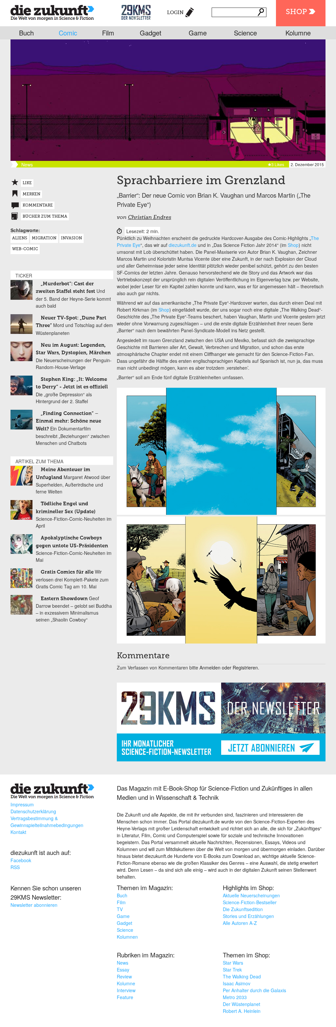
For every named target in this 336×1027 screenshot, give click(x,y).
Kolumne (298, 32)
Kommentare (38, 206)
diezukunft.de (183, 245)
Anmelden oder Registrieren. (229, 667)
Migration (44, 238)
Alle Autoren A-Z (240, 923)
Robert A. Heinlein (242, 1011)
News (122, 962)
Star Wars (233, 962)
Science (245, 32)
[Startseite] (52, 11)
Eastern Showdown (64, 598)
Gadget (150, 32)
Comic (68, 32)
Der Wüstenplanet (241, 1004)
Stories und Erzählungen (248, 916)
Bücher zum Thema (45, 217)
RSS (15, 867)
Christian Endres (149, 217)
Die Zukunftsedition (243, 909)
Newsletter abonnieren (33, 905)
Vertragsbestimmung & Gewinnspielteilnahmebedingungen (46, 821)
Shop (296, 12)
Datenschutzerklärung (33, 811)
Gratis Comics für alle (67, 572)
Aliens (19, 238)
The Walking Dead (242, 976)
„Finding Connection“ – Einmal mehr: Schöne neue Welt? (68, 421)
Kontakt (18, 832)
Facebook (20, 860)
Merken (31, 194)
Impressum (22, 804)
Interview (126, 990)
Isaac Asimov (236, 983)
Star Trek (232, 969)
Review (124, 976)
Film (108, 32)
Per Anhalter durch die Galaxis (254, 990)
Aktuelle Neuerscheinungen (251, 895)
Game (198, 32)
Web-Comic (25, 249)
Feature (125, 997)
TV (120, 909)
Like (27, 183)
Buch (26, 32)
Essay (123, 969)
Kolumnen (127, 936)
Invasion (71, 238)
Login (175, 12)
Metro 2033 (235, 997)
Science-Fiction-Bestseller (250, 902)
